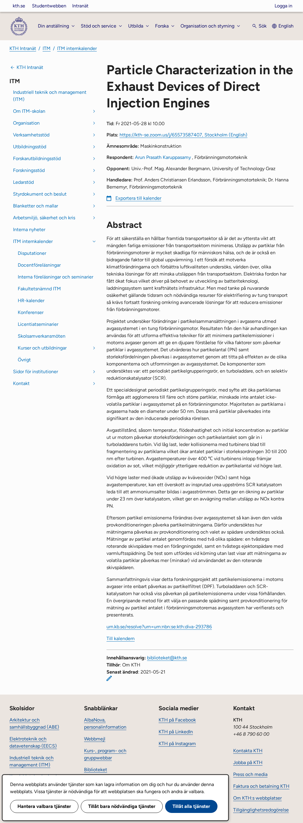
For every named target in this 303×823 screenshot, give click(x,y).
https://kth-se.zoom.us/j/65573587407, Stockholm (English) (183, 135)
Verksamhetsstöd (31, 135)
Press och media (250, 774)
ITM (47, 48)
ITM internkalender (77, 48)
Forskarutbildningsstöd (37, 158)
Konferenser (30, 312)
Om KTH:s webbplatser (257, 798)
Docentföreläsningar (39, 265)
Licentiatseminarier (38, 324)
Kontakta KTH (247, 750)
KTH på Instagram (177, 743)
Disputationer (32, 253)
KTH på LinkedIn (176, 732)
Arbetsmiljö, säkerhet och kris (44, 217)
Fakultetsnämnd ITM (39, 288)
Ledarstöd (23, 182)
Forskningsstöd (29, 170)
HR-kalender (31, 300)
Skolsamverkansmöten (41, 336)
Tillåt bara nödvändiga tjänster (121, 806)
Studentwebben (49, 6)
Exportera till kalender (138, 198)
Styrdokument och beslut (40, 194)
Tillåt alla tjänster (191, 806)
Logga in (283, 6)
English (286, 26)
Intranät (80, 6)
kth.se (19, 6)
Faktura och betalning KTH (261, 786)
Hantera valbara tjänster (44, 806)
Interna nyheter (29, 229)
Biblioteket (95, 769)
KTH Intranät (22, 48)
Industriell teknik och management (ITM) (49, 95)
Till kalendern (121, 638)
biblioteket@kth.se (167, 658)
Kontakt (21, 383)
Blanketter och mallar (35, 206)
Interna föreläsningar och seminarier (55, 277)
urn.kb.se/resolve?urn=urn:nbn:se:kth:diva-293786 (159, 626)
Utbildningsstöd (29, 146)
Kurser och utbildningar (42, 348)
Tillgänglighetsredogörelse (261, 810)
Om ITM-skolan (29, 111)
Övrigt (24, 360)
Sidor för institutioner (35, 371)
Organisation (26, 123)
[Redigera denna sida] (109, 678)
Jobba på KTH (247, 762)
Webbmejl (94, 739)
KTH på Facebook (177, 720)
